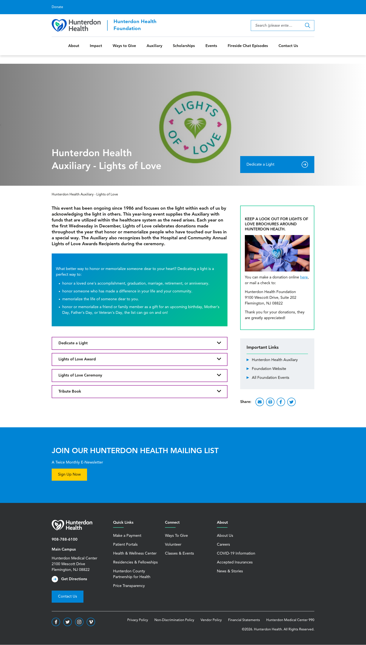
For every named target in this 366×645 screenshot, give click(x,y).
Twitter (291, 402)
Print (270, 402)
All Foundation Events (270, 378)
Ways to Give (124, 46)
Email (259, 402)
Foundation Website (269, 369)
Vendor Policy (211, 620)
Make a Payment (127, 536)
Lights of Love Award (77, 359)
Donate (57, 7)
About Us (225, 536)
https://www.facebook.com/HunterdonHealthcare (56, 622)
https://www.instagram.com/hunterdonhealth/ (79, 622)
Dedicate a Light (260, 164)
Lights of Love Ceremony (80, 375)
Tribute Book (69, 391)
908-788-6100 (65, 539)
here (304, 277)
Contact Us (288, 46)
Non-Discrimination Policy (174, 620)
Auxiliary (154, 46)
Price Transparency (129, 586)
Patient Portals (125, 545)
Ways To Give (176, 536)
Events (211, 46)
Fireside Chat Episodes (248, 46)
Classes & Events (179, 553)
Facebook (281, 402)
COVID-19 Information (236, 553)
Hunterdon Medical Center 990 (290, 620)
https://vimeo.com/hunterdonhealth (91, 622)
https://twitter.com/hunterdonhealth (67, 622)
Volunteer (173, 545)
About (73, 46)
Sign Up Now (69, 474)
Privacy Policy (137, 620)
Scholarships (184, 46)
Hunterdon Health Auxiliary (275, 360)
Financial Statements (244, 620)
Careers (223, 545)
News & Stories (230, 571)
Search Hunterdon (307, 25)
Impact (96, 46)
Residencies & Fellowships (135, 562)
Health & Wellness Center (135, 553)
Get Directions (74, 579)
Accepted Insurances (235, 562)
